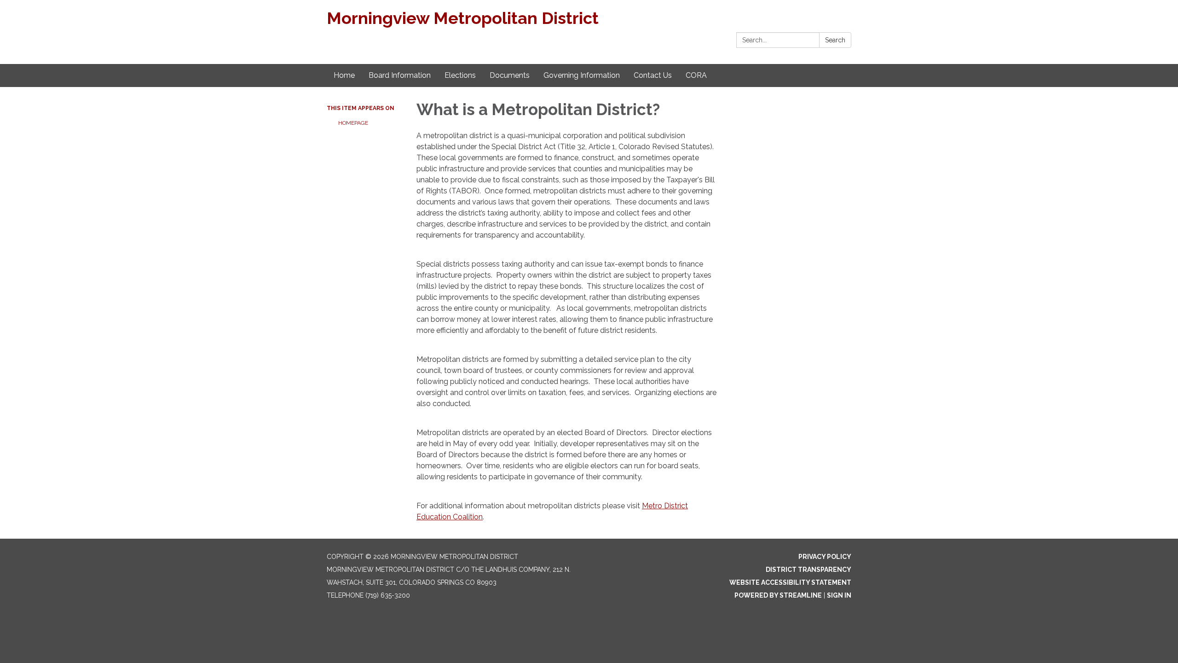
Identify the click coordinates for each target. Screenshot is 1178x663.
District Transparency (808, 569)
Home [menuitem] (344, 75)
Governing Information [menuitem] (581, 75)
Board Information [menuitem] (400, 75)
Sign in (839, 595)
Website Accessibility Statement (790, 582)
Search (835, 40)
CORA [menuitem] (696, 75)
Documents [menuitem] (510, 75)
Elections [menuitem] (460, 75)
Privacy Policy (824, 556)
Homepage (353, 123)
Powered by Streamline (778, 595)
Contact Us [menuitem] (653, 75)
